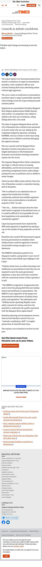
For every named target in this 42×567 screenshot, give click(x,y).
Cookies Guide (18, 546)
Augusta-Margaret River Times (11, 21)
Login (23, 5)
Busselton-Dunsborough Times (11, 22)
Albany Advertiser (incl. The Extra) (11, 458)
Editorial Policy (34, 531)
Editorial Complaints (8, 535)
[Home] (6, 5)
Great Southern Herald (8, 474)
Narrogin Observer (7, 488)
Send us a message (11, 518)
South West (26, 22)
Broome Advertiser (7, 463)
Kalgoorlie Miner (6, 479)
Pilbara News (5, 492)
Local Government (7, 24)
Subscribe (31, 5)
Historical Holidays (21, 24)
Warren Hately (8, 38)
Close (6, 556)
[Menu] (3, 5)
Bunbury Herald (6, 465)
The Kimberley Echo (7, 481)
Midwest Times (6, 486)
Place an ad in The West (23, 535)
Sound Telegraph (6, 497)
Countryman (5, 470)
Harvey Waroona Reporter (9, 476)
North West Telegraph (8, 490)
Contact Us (5, 531)
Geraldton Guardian (7, 472)
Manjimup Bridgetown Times (10, 483)
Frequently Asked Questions (19, 531)
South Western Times (8, 495)
